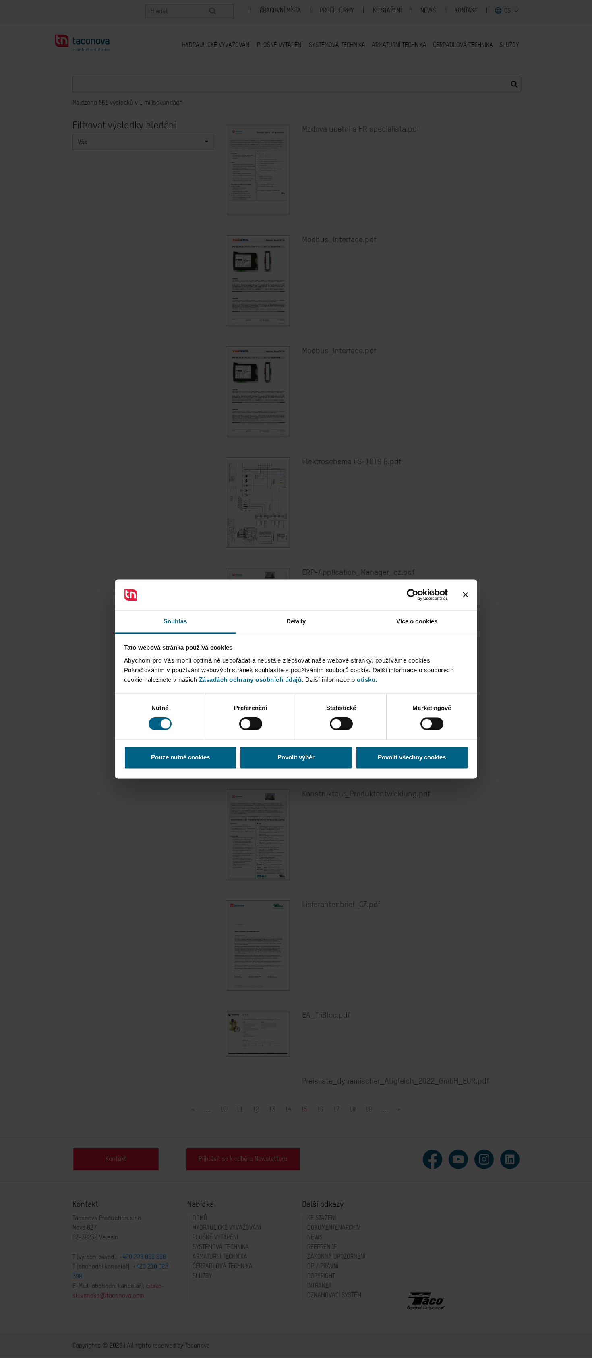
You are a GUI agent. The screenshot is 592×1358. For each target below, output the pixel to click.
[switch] (250, 724)
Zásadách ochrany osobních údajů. (251, 679)
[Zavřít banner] (465, 595)
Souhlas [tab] (175, 621)
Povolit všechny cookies (412, 757)
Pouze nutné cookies (180, 757)
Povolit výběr (296, 757)
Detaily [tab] (296, 621)
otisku (366, 679)
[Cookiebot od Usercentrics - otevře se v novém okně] (412, 595)
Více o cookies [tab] (416, 621)
